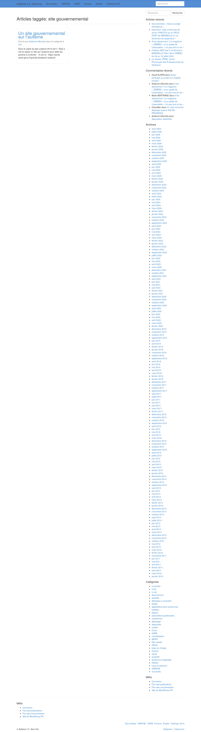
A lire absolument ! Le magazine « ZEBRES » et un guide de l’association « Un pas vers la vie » (168, 44)
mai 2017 (156, 402)
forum (154, 630)
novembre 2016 (159, 417)
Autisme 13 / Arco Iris (29, 4)
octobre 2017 (158, 387)
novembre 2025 (159, 155)
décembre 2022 (159, 246)
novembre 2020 (159, 299)
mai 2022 (156, 261)
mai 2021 (156, 284)
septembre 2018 (159, 358)
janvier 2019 (157, 349)
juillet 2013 (157, 520)
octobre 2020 (158, 302)
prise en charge (159, 647)
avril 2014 (156, 496)
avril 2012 (156, 546)
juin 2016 (156, 429)
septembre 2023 (159, 222)
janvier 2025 (157, 181)
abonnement (157, 594)
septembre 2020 (159, 305)
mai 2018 (156, 367)
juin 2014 (156, 490)
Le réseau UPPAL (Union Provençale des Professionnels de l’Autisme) (167, 62)
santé (154, 653)
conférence (157, 618)
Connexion (157, 681)
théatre (155, 662)
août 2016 (156, 426)
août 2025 (156, 164)
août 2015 (156, 452)
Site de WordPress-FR (162, 690)
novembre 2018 (159, 352)
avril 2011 (156, 564)
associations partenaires (163, 615)
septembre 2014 (159, 484)
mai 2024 (156, 202)
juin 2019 (156, 340)
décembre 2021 (159, 270)
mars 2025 (157, 175)
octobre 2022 (158, 249)
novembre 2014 (159, 479)
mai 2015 (156, 461)
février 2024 (157, 211)
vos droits (156, 671)
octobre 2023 (158, 219)
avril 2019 (156, 343)
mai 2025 (156, 169)
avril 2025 (156, 172)
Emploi (99, 3)
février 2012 (157, 552)
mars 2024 (157, 208)
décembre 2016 (159, 414)
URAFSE (66, 3)
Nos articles (51, 3)
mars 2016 (157, 437)
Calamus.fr (179, 729)
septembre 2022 (159, 252)
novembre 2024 (159, 187)
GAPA (154, 633)
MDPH (155, 639)
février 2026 (157, 146)
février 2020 (157, 325)
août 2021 (156, 278)
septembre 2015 (159, 449)
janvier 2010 (157, 576)
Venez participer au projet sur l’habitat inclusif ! (166, 77)
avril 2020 (156, 320)
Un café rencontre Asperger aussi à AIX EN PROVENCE (167, 110)
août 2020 (156, 308)
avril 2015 (156, 464)
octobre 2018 (158, 355)
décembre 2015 (159, 440)
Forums (87, 3)
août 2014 (156, 487)
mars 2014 (157, 499)
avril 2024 (156, 205)
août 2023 (156, 225)
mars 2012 (157, 549)
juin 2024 (156, 199)
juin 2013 (156, 523)
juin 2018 (156, 364)
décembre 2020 (159, 296)
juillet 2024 (157, 196)
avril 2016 (156, 434)
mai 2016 (156, 431)
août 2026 (156, 128)
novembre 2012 (159, 537)
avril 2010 (156, 570)
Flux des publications (161, 684)
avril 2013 (156, 529)
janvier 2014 (157, 505)
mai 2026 (156, 137)
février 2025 (157, 178)
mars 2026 (157, 143)
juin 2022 (156, 258)
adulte (154, 603)
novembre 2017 (159, 384)
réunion (155, 650)
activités (155, 597)
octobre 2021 (158, 272)
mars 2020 (157, 323)
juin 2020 (156, 314)
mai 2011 (156, 561)
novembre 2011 (159, 555)
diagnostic (156, 624)
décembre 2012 (159, 535)
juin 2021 (156, 281)
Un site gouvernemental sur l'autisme (41, 35)
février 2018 (157, 376)
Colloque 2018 (113, 3)
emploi (155, 627)
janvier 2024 (157, 214)
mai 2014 (156, 493)
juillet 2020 (157, 311)
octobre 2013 (158, 514)
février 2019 (157, 346)
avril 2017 (156, 405)
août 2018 (156, 361)
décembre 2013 (159, 508)
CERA (77, 3)
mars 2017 (157, 408)
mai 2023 (156, 231)
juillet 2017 (157, 396)
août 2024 (156, 193)
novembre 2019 (159, 331)
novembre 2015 (159, 443)
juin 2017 (156, 399)
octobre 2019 (158, 334)
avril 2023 (156, 234)
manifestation (158, 636)
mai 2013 (156, 526)
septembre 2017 (159, 390)
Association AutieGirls (162, 118)
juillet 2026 (157, 131)
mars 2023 (157, 237)
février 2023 (157, 240)
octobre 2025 (158, 158)
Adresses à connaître (162, 600)
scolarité (156, 656)
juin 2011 (156, 558)
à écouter (156, 586)
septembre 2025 (159, 161)
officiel (155, 645)
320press (167, 729)
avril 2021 (156, 287)
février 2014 (157, 502)
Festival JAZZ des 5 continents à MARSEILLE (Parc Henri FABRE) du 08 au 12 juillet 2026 (167, 53)
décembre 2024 (159, 184)
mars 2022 (157, 267)
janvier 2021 (157, 293)
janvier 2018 (157, 378)
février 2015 (157, 470)
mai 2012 (156, 543)
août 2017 (156, 393)
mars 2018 (157, 373)
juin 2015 (156, 458)
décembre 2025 (159, 152)
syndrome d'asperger (162, 659)
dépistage (156, 621)
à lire (154, 589)
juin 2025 (156, 166)
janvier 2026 (157, 149)
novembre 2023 (159, 217)
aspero (155, 612)
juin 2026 (156, 134)
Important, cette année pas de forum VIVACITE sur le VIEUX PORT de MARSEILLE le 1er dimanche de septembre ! (166, 34)
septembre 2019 (159, 337)
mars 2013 (157, 532)
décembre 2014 (159, 476)
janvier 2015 (157, 473)
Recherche (177, 12)
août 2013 (156, 517)
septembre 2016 (159, 423)
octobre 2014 (158, 482)
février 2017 (157, 411)
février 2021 (157, 290)
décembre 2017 (159, 381)
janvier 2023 (157, 243)
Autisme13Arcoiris (37, 41)
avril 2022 (156, 264)
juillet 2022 (157, 255)
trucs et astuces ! (160, 665)
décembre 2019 (159, 328)
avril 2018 (156, 370)
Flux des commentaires (162, 687)
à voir (154, 592)
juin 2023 (156, 228)
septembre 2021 (159, 275)
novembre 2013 (159, 511)
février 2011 (157, 567)
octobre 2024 (158, 190)
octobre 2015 (158, 446)
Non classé (157, 642)
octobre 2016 (158, 420)
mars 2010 (157, 573)
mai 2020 (156, 317)
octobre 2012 (158, 540)
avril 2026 (156, 140)
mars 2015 (157, 467)
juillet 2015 (157, 455)
